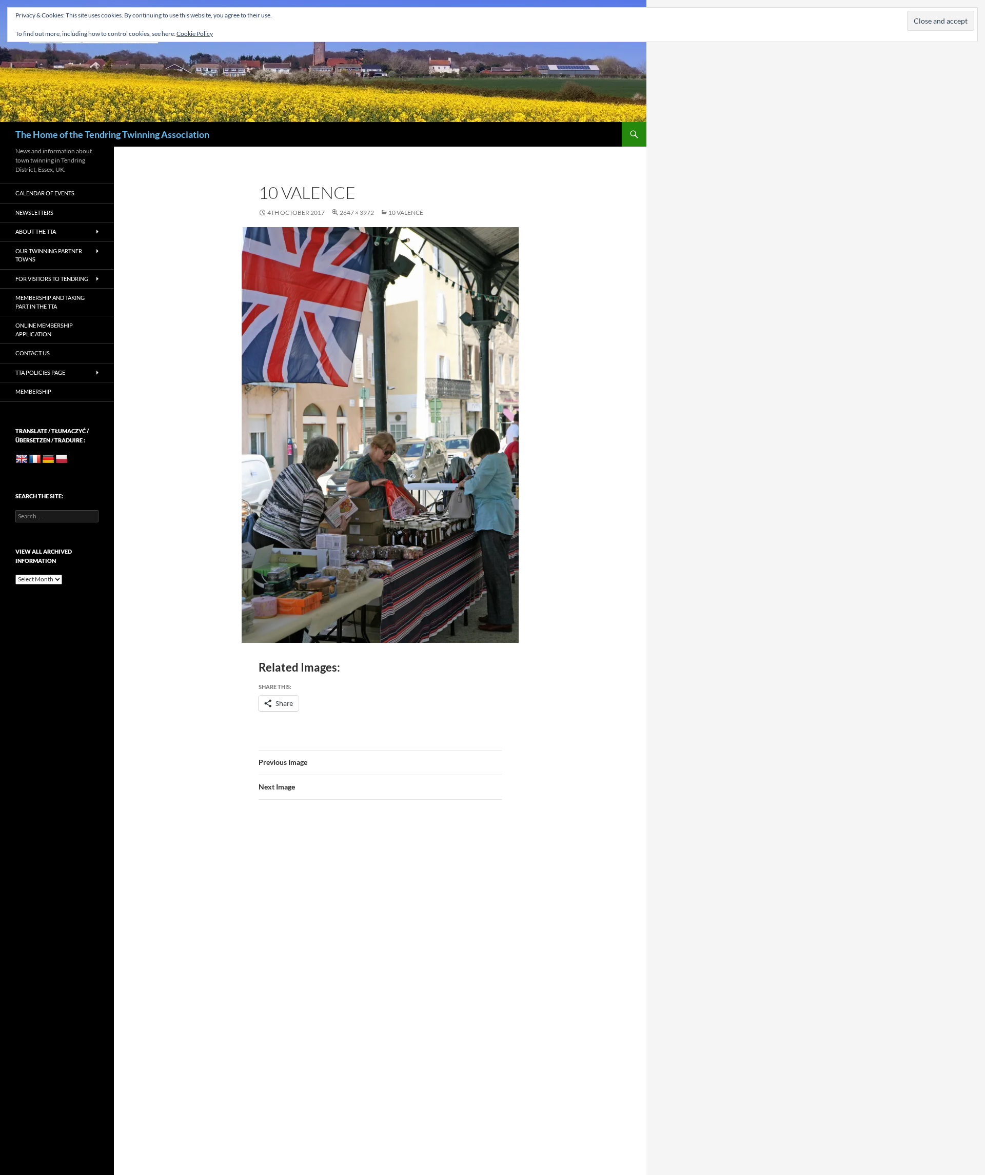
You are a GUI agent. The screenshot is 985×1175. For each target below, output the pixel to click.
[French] (35, 459)
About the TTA (35, 231)
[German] (48, 459)
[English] (21, 459)
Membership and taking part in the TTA (50, 302)
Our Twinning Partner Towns (48, 255)
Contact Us (32, 353)
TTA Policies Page (40, 372)
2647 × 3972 (357, 212)
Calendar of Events (44, 193)
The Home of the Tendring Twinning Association (112, 134)
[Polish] (61, 459)
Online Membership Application (44, 329)
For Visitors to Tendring (51, 278)
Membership (33, 391)
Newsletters (34, 212)
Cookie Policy (194, 33)
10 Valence (405, 212)
